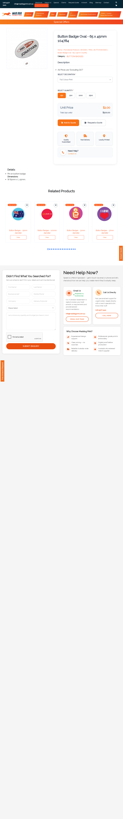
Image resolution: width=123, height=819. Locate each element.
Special (56, 2)
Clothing (29, 14)
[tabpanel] (18, 222)
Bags (53, 14)
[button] (116, 2)
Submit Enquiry (31, 346)
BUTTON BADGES (75, 56)
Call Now (107, 315)
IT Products (73, 14)
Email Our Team (77, 319)
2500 (91, 95)
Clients (63, 2)
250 (61, 95)
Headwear (62, 14)
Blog (91, 2)
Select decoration (67, 74)
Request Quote (73, 2)
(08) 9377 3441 (100, 310)
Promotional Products (40, 14)
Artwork (84, 2)
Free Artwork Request (2, 371)
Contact (106, 2)
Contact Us (72, 154)
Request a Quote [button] (95, 123)
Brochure (38, 2)
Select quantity (66, 90)
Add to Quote (70, 123)
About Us (48, 2)
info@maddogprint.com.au (75, 314)
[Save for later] (27, 205)
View (18, 237)
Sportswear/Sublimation (88, 14)
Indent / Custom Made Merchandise (106, 14)
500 (70, 95)
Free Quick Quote (41, 5)
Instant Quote (121, 253)
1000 (81, 95)
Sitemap (98, 2)
